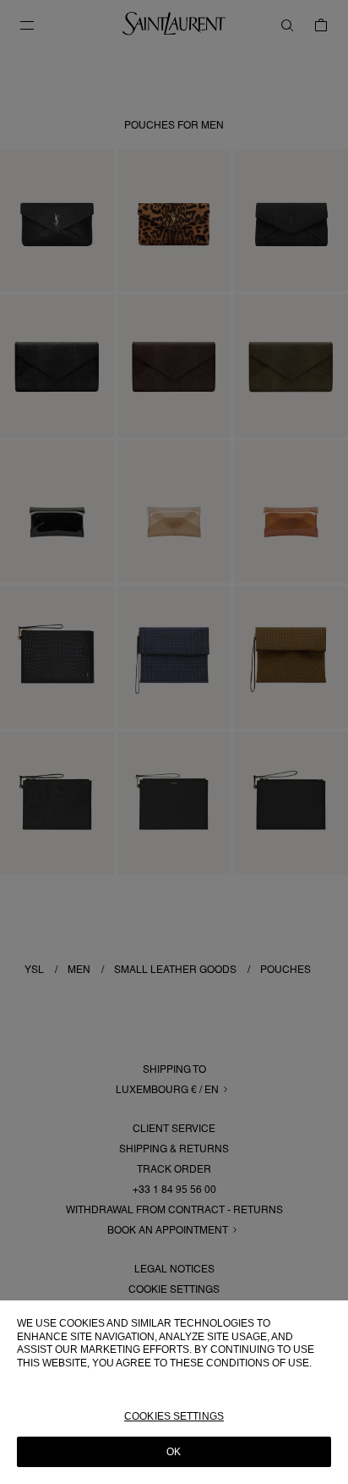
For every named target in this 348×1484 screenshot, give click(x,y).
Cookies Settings (174, 1416)
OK (173, 1452)
